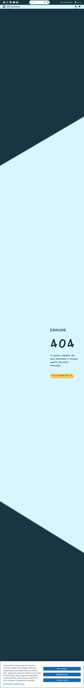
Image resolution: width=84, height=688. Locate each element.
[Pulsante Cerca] (47, 2)
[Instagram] (7, 2)
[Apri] (4, 7)
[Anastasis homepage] (14, 7)
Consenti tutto (62, 680)
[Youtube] (14, 2)
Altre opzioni (62, 669)
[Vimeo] (17, 2)
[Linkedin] (11, 2)
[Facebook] (4, 2)
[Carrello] (79, 6)
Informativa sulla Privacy (13, 684)
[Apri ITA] (80, 2)
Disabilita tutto (62, 674)
